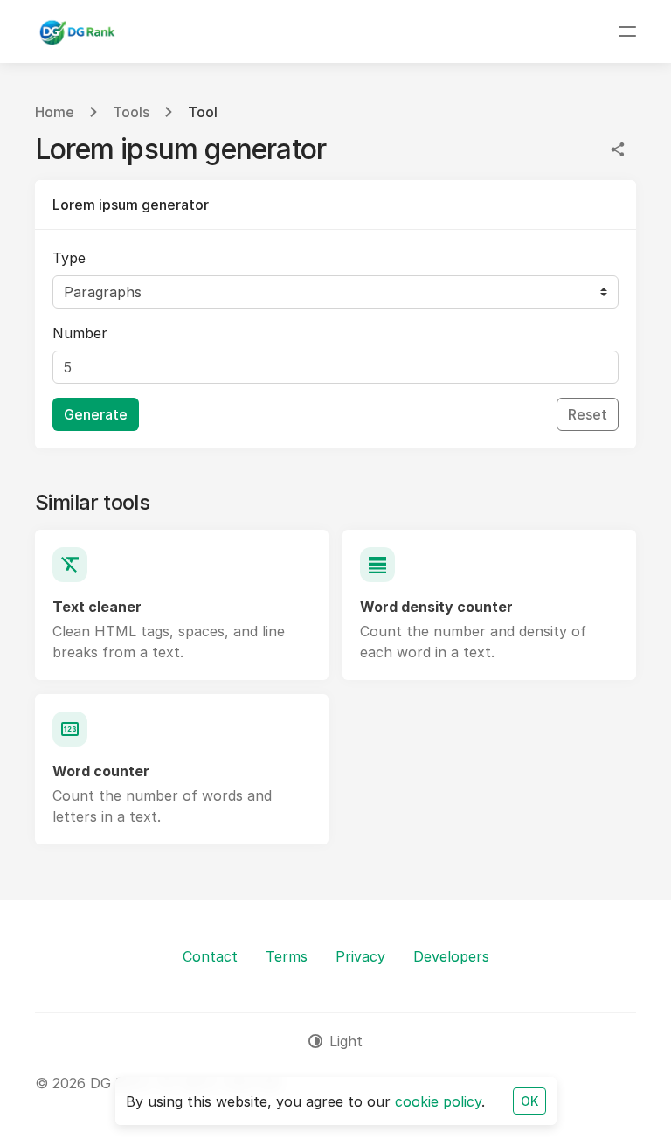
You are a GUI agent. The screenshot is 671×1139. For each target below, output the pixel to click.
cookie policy (438, 1101)
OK (529, 1101)
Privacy (360, 956)
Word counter (100, 771)
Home (54, 112)
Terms (287, 956)
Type (69, 258)
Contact (210, 956)
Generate (96, 414)
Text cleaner (97, 606)
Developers (451, 956)
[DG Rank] (76, 31)
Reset (587, 414)
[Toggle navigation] (627, 31)
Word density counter (436, 606)
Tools (131, 112)
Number (79, 333)
